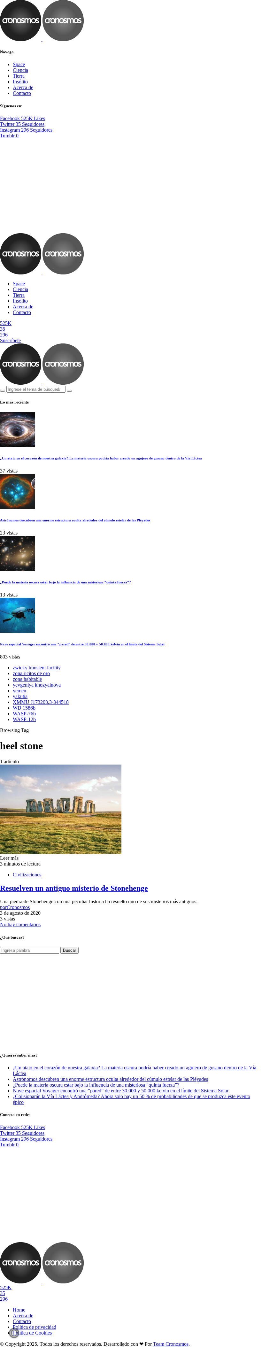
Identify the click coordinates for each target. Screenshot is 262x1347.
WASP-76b (24, 713)
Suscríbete (10, 340)
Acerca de (23, 87)
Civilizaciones (27, 874)
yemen (19, 690)
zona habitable (27, 679)
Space (19, 64)
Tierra (19, 76)
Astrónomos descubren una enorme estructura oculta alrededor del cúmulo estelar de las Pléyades (75, 520)
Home (19, 1309)
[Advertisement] (131, 186)
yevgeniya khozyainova (37, 685)
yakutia (20, 696)
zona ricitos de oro (31, 673)
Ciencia (20, 70)
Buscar (69, 950)
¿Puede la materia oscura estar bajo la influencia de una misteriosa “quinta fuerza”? (65, 582)
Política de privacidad (34, 1327)
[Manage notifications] (14, 1333)
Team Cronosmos (171, 1344)
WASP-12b (24, 719)
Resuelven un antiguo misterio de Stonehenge (74, 888)
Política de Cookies (32, 1332)
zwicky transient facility (37, 667)
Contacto (22, 93)
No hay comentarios (20, 924)
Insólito (20, 81)
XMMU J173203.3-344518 (41, 702)
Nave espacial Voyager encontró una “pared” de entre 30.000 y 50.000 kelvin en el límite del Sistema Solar (82, 644)
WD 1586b (24, 708)
